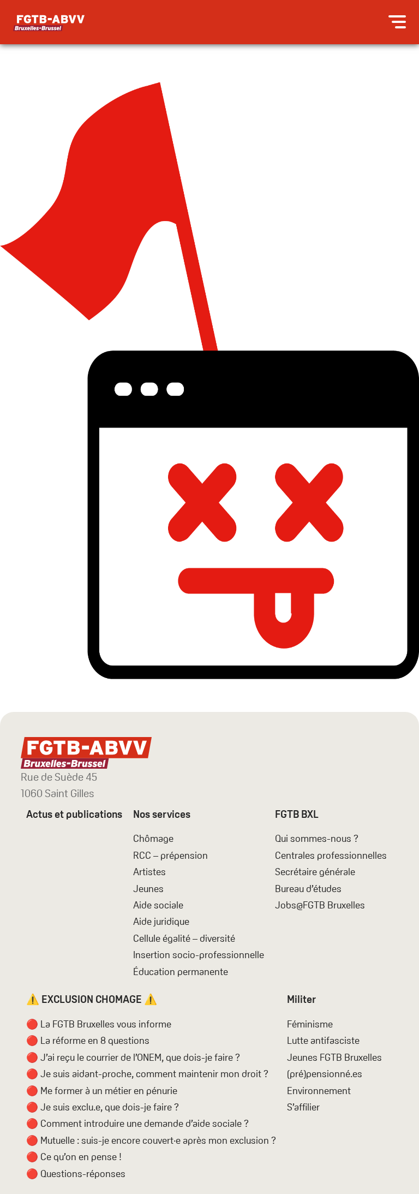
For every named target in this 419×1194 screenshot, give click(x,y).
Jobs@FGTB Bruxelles (320, 905)
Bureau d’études (308, 888)
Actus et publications (74, 814)
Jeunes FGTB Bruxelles (334, 1057)
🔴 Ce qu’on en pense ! (74, 1156)
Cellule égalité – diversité (184, 938)
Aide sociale (158, 905)
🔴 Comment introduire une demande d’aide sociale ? (137, 1123)
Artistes (149, 871)
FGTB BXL (297, 814)
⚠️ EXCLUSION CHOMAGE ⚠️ (91, 999)
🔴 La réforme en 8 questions (87, 1040)
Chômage (153, 838)
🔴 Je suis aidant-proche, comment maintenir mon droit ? (147, 1073)
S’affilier (303, 1107)
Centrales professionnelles (332, 855)
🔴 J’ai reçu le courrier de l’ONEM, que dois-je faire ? (133, 1057)
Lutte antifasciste (323, 1040)
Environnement (319, 1090)
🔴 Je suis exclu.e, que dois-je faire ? (102, 1107)
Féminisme (310, 1024)
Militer (301, 999)
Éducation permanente (180, 971)
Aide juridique (161, 921)
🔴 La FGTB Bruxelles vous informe (98, 1024)
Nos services (161, 814)
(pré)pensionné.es (324, 1073)
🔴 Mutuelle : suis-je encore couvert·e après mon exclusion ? (151, 1140)
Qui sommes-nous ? (316, 838)
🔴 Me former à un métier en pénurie (101, 1090)
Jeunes (148, 888)
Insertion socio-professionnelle (198, 954)
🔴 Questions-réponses (75, 1173)
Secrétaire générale (315, 871)
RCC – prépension (170, 855)
